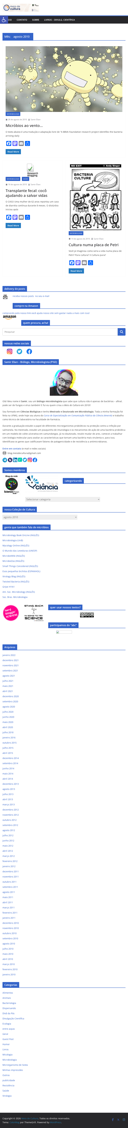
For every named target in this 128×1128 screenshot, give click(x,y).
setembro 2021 (10, 670)
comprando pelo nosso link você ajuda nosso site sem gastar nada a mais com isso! (46, 313)
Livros (5, 1049)
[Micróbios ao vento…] (64, 79)
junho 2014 (8, 768)
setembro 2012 (10, 825)
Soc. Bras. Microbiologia (14, 597)
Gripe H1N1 (8, 586)
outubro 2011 (9, 881)
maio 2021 (7, 686)
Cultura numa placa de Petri (93, 244)
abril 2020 (7, 727)
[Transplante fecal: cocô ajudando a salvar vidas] (32, 170)
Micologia (7, 1054)
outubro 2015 (9, 742)
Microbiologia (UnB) (12, 540)
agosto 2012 (8, 830)
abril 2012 (7, 850)
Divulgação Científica (13, 1018)
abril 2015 (7, 752)
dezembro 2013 (10, 783)
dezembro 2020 (10, 696)
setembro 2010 (10, 938)
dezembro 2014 (10, 758)
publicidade (8, 1080)
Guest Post (8, 1039)
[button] (4, 20)
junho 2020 (8, 716)
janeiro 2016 (8, 737)
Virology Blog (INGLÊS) (13, 576)
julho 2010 (7, 948)
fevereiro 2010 (9, 969)
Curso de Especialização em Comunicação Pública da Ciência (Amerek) (78, 415)
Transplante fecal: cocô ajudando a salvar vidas (26, 193)
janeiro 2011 (8, 917)
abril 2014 (7, 778)
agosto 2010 (8, 943)
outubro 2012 (9, 819)
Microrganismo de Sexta (15, 1064)
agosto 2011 (8, 892)
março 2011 (8, 907)
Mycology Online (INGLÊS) (15, 545)
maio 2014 (7, 773)
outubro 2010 (9, 933)
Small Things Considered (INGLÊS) (20, 566)
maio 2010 (7, 953)
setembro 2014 (10, 763)
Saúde (25, 179)
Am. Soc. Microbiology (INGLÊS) (18, 591)
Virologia (7, 1095)
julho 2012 (7, 835)
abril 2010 (7, 959)
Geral (5, 1033)
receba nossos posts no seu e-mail (31, 296)
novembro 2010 (10, 928)
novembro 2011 (10, 876)
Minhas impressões (12, 1070)
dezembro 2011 (10, 871)
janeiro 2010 (8, 974)
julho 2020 (7, 711)
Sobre (35, 19)
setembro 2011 (10, 886)
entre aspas (8, 1028)
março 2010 (8, 964)
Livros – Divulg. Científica (59, 19)
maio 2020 (7, 722)
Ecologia (6, 1023)
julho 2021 (7, 680)
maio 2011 (7, 897)
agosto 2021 (8, 675)
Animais (6, 997)
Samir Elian (35, 119)
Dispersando (9, 1008)
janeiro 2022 (8, 655)
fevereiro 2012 (9, 861)
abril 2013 (7, 799)
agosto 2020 (8, 706)
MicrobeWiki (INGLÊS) (13, 555)
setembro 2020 (10, 701)
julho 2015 (7, 747)
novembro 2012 (10, 814)
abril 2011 (7, 902)
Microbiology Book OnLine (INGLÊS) (20, 535)
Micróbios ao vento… (24, 125)
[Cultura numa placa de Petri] (95, 197)
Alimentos (7, 992)
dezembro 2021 (10, 660)
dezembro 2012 (10, 809)
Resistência (8, 1085)
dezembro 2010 (10, 922)
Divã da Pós (8, 1013)
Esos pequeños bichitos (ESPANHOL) (21, 571)
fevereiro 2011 (9, 912)
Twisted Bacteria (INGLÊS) (15, 581)
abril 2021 (7, 691)
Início (8, 19)
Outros (6, 1075)
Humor (6, 1044)
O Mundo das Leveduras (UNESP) (19, 550)
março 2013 (8, 804)
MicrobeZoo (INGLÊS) (13, 560)
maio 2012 (7, 845)
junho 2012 (8, 840)
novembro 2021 (10, 665)
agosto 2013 (8, 789)
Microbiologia (13, 114)
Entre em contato (11, 448)
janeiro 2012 (8, 866)
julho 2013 (7, 794)
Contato (22, 19)
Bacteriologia (9, 1003)
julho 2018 (7, 732)
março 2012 (8, 856)
